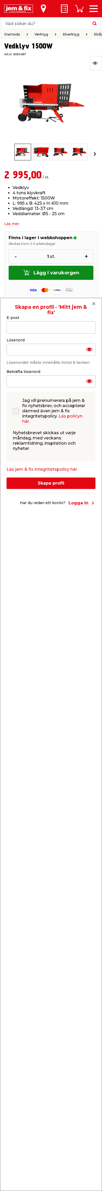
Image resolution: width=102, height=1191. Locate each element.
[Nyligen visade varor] (96, 63)
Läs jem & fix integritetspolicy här (42, 469)
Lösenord (16, 340)
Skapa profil (51, 483)
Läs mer (11, 223)
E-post (13, 317)
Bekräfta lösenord (23, 371)
